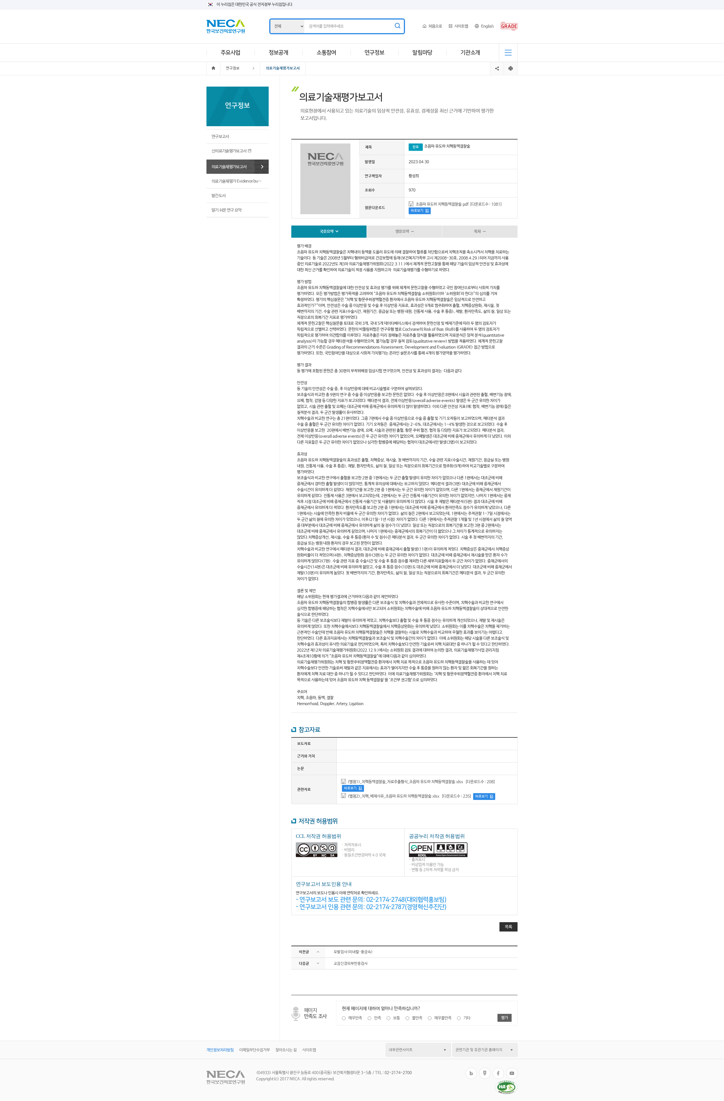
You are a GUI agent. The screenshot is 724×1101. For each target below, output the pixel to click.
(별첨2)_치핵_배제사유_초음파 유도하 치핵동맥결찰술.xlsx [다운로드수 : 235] (409, 796)
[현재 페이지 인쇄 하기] (510, 68)
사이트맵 (461, 26)
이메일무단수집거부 (254, 1050)
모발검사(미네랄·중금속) (353, 952)
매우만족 (355, 1018)
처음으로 (435, 26)
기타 (467, 1018)
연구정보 (374, 53)
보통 (396, 1018)
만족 (377, 1018)
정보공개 (278, 53)
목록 (508, 926)
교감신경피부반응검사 (351, 964)
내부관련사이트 (401, 1050)
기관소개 (470, 53)
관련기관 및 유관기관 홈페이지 (479, 1050)
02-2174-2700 (398, 1072)
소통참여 (326, 53)
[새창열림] (471, 1070)
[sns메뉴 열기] (497, 64)
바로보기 (417, 211)
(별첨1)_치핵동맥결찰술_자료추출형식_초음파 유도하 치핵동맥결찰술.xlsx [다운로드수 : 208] (421, 782)
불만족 (417, 1018)
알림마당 (422, 53)
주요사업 (230, 53)
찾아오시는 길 (286, 1050)
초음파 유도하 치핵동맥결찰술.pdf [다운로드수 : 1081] (459, 204)
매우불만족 (442, 1018)
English (487, 26)
